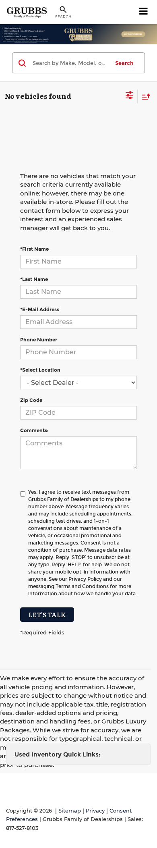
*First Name (34, 249)
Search (124, 63)
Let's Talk (47, 614)
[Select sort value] (144, 96)
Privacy (95, 811)
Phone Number (38, 340)
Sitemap (69, 811)
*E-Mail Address (39, 309)
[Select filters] (129, 96)
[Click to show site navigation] (143, 12)
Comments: (34, 430)
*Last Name (34, 279)
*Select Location (40, 370)
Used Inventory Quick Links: (57, 754)
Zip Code (31, 400)
